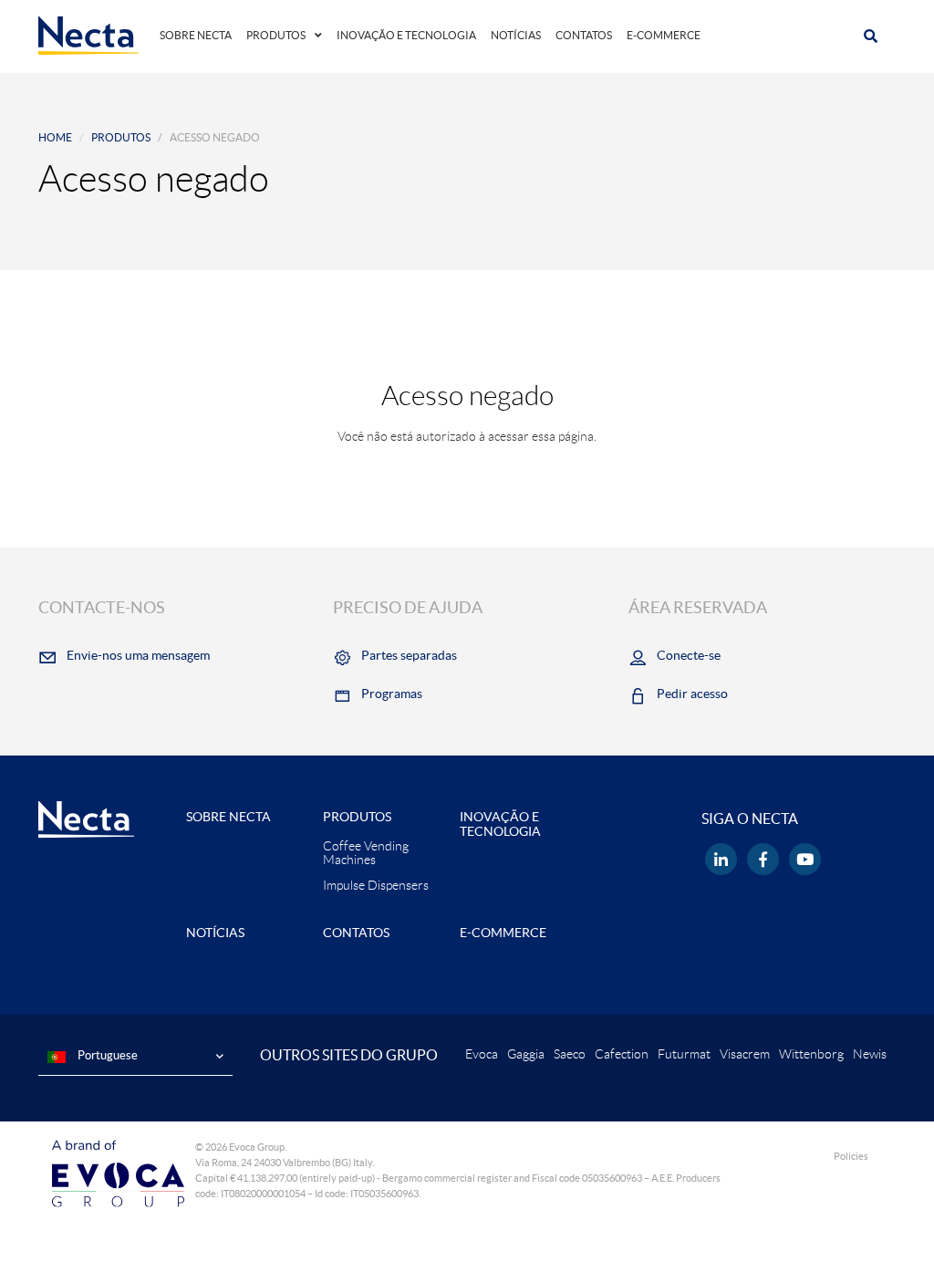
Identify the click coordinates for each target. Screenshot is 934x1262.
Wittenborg (811, 1054)
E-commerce (663, 35)
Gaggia (526, 1054)
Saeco (570, 1054)
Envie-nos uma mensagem (138, 655)
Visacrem (745, 1054)
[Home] (88, 34)
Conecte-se (689, 655)
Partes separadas (409, 655)
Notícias (516, 35)
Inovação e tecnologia (406, 35)
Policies (851, 1156)
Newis (870, 1054)
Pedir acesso (692, 693)
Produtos (276, 35)
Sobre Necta (196, 35)
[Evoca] (118, 1171)
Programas (391, 693)
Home (55, 137)
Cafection (622, 1054)
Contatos (583, 35)
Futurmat (684, 1054)
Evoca (481, 1054)
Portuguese (106, 1055)
